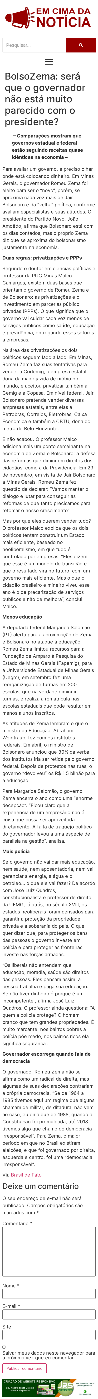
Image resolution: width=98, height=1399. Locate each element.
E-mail (11, 1306)
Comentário (17, 1223)
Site (6, 1326)
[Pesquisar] (81, 45)
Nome (11, 1285)
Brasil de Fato (26, 1175)
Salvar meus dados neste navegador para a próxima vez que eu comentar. (48, 1355)
